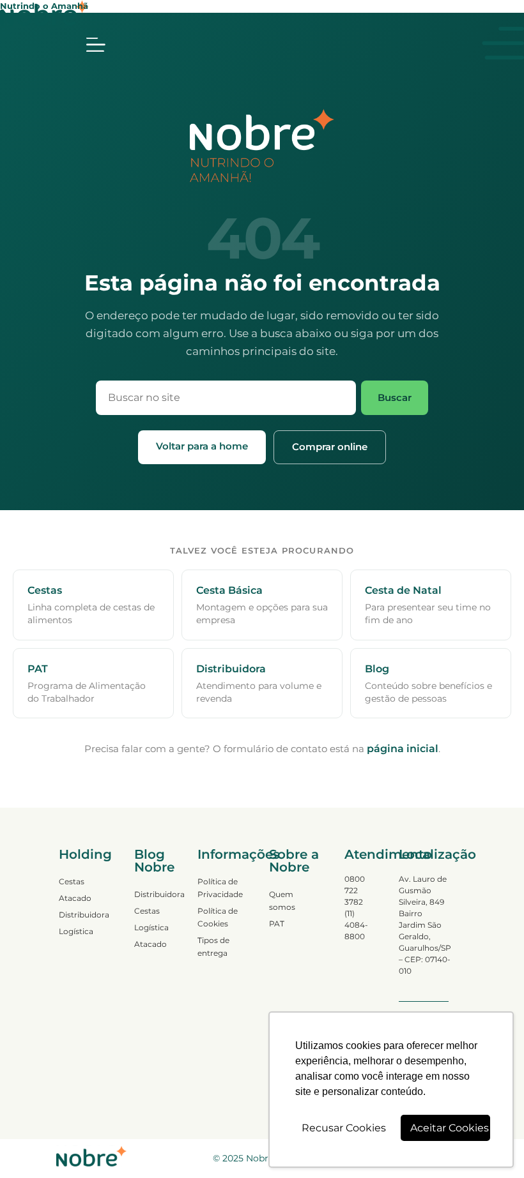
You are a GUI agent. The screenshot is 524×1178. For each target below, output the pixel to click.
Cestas (71, 881)
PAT (276, 923)
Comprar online (329, 447)
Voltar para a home (202, 446)
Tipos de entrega (213, 946)
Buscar (395, 397)
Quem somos (282, 900)
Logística (76, 931)
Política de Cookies (217, 917)
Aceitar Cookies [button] (449, 1128)
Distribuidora (84, 914)
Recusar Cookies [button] (344, 1128)
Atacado (75, 898)
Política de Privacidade (220, 888)
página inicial (402, 749)
